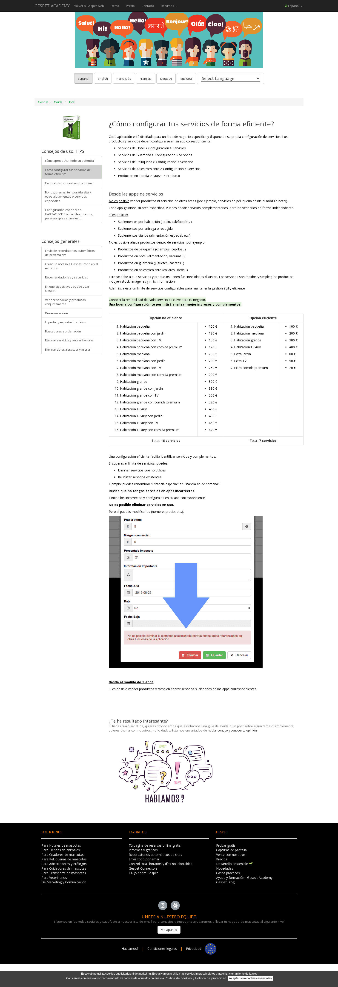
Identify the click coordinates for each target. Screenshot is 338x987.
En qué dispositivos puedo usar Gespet (67, 288)
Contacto (148, 6)
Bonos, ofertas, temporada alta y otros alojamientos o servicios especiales (68, 196)
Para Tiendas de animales (60, 850)
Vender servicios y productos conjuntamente (65, 302)
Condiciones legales (162, 948)
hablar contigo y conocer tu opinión (232, 730)
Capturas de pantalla (231, 850)
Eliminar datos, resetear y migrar (67, 349)
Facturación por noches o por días (68, 183)
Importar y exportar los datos (65, 322)
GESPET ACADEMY (52, 6)
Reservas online (56, 313)
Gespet (43, 102)
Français (146, 79)
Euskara (186, 79)
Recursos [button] (168, 6)
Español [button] (293, 6)
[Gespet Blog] (175, 905)
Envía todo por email (144, 859)
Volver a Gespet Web (89, 6)
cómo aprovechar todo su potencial (70, 161)
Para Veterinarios (54, 877)
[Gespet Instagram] (162, 905)
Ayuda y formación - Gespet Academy (244, 877)
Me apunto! (169, 929)
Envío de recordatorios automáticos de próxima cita (70, 253)
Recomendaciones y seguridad (66, 277)
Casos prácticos (228, 873)
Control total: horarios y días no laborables (160, 864)
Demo (115, 6)
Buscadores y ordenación (63, 331)
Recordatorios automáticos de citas (155, 854)
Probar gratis (225, 845)
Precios (221, 859)
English (103, 79)
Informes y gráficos (143, 850)
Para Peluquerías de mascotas (64, 859)
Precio (130, 6)
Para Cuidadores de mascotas (63, 868)
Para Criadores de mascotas (62, 854)
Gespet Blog (225, 882)
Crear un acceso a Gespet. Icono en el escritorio (71, 266)
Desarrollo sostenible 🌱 (234, 864)
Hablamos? (130, 948)
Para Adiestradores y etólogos (64, 864)
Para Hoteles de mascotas (61, 845)
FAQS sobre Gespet (143, 873)
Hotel (71, 102)
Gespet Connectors (143, 868)
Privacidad (195, 948)
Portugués (124, 79)
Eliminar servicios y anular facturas (69, 340)
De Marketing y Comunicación (63, 882)
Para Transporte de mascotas (63, 873)
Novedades (224, 868)
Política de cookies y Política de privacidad (195, 978)
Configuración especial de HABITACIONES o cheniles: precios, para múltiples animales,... (69, 214)
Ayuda (58, 102)
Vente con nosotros (231, 854)
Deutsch (166, 79)
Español (83, 79)
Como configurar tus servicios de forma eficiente (68, 172)
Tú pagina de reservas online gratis (155, 845)
